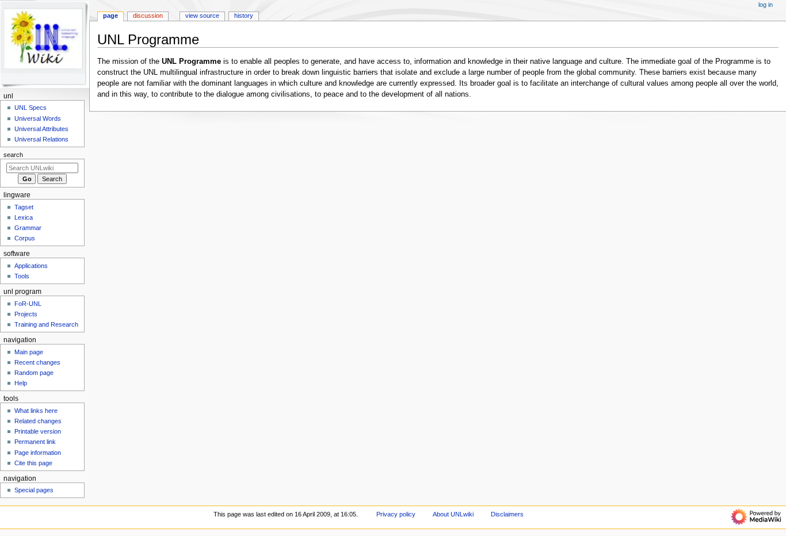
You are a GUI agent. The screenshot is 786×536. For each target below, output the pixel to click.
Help (20, 383)
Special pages (34, 490)
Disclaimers (507, 514)
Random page (34, 372)
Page (110, 15)
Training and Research (46, 324)
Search (13, 154)
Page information (37, 452)
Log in (765, 4)
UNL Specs (30, 107)
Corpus (24, 238)
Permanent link (35, 441)
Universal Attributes (41, 128)
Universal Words (37, 118)
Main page (28, 352)
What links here (36, 410)
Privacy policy (395, 514)
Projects (25, 314)
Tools (21, 276)
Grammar (27, 227)
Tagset (23, 207)
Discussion (148, 15)
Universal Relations (41, 139)
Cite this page (33, 463)
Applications (31, 265)
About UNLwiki (453, 514)
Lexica (23, 217)
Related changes (38, 421)
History (243, 15)
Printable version (37, 431)
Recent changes (37, 362)
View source (202, 15)
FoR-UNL (27, 303)
